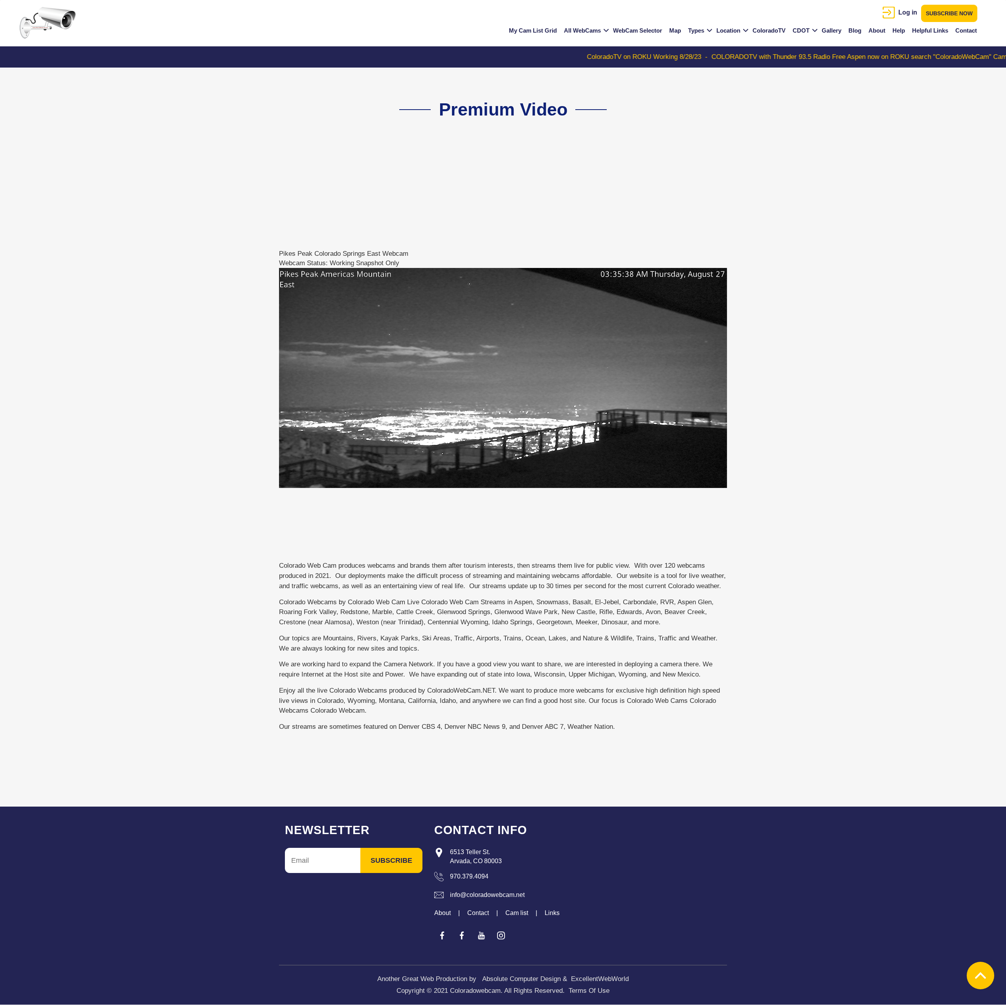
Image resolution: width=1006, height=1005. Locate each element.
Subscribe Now (949, 13)
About (876, 30)
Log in (907, 12)
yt (481, 935)
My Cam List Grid (533, 30)
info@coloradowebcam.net (487, 894)
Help (898, 30)
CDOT (801, 30)
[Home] (51, 23)
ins (501, 935)
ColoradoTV (769, 30)
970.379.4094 (469, 876)
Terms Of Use (589, 990)
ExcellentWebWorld (600, 979)
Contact (966, 30)
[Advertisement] (498, 194)
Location (728, 30)
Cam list (516, 913)
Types (696, 30)
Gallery (831, 30)
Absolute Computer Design (521, 979)
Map (675, 30)
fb (442, 935)
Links (552, 913)
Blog (854, 30)
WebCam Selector (637, 30)
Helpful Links (930, 30)
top (980, 975)
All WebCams (582, 30)
